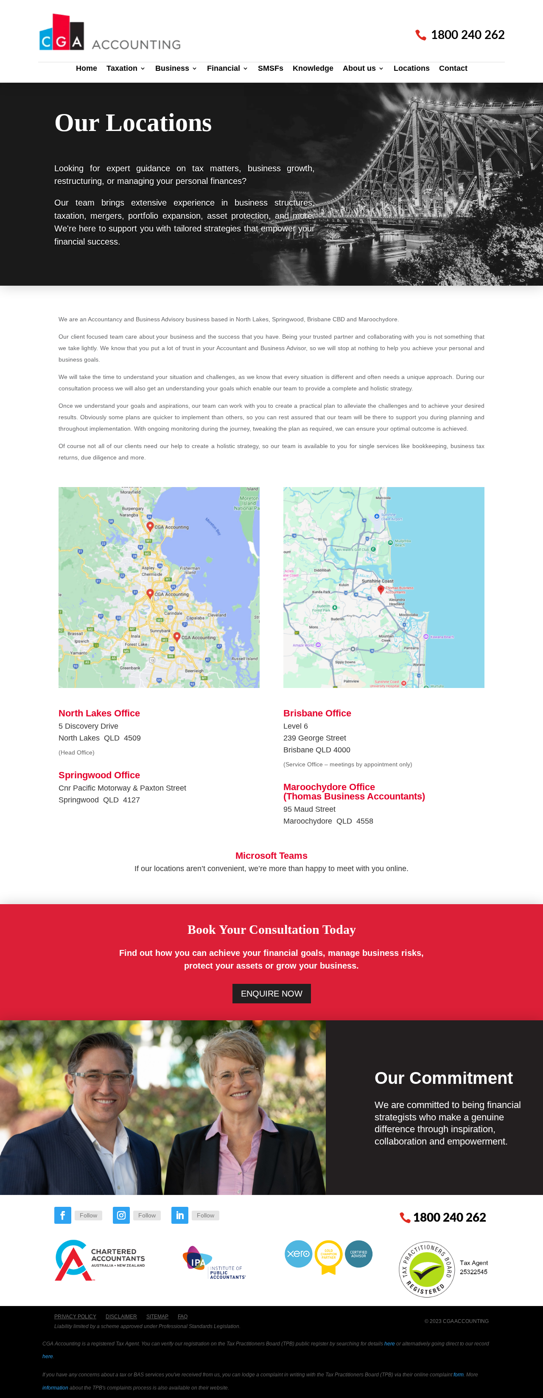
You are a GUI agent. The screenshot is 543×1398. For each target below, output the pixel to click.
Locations (412, 69)
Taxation (121, 69)
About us (359, 69)
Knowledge (313, 69)
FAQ (183, 1317)
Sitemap (157, 1317)
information (55, 1388)
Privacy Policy (75, 1317)
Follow (88, 1215)
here (389, 1344)
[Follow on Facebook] (62, 1215)
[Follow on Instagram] (121, 1215)
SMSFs (270, 69)
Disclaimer (121, 1317)
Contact (453, 69)
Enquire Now (271, 993)
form (458, 1375)
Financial (223, 69)
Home (86, 69)
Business (172, 69)
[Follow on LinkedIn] (179, 1215)
